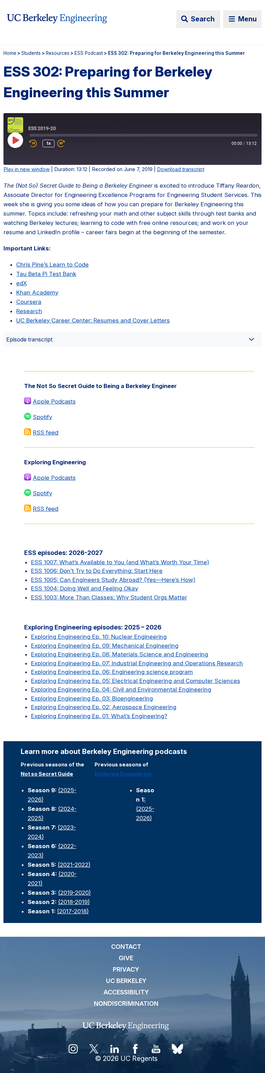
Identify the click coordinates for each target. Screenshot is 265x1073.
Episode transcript (29, 339)
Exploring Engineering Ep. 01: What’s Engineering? (99, 716)
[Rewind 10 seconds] (34, 143)
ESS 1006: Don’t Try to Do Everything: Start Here (97, 570)
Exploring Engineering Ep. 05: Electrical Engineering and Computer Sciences (135, 680)
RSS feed (45, 432)
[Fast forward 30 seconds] (67, 143)
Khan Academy (37, 292)
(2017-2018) (73, 911)
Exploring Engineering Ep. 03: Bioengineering (92, 698)
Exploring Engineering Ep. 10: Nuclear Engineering (99, 636)
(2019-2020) (74, 892)
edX (21, 283)
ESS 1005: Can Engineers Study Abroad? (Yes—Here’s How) (113, 579)
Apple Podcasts (54, 401)
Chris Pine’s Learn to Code (52, 264)
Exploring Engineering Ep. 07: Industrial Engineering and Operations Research (137, 663)
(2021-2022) (74, 864)
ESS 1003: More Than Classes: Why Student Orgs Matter (109, 597)
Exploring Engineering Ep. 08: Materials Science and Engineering (119, 654)
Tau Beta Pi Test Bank (46, 273)
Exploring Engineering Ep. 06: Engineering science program (112, 671)
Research (29, 311)
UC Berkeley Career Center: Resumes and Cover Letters (93, 320)
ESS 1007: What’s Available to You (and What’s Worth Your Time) (120, 562)
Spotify (42, 417)
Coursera (28, 301)
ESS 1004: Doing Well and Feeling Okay (84, 588)
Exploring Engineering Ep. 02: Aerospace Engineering (103, 707)
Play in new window (26, 169)
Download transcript (180, 169)
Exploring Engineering (123, 774)
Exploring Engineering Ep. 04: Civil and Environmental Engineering (121, 689)
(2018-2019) (74, 901)
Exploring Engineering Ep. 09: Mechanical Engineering (104, 645)
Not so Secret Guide (47, 774)
